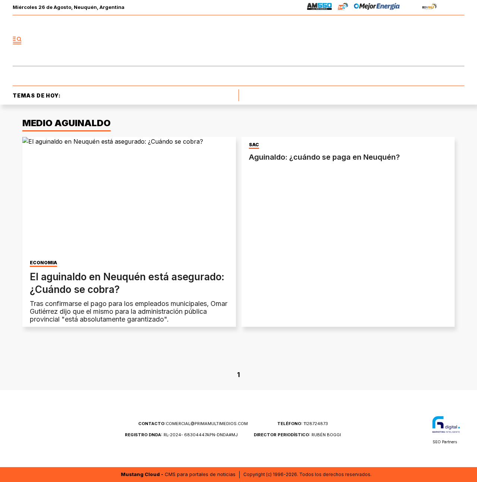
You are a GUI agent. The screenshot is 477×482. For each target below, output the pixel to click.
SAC (254, 145)
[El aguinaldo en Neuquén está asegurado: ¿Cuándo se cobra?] (129, 197)
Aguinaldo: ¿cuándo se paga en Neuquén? (324, 157)
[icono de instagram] (442, 41)
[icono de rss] (458, 41)
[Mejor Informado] (238, 40)
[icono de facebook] (409, 41)
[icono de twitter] (426, 41)
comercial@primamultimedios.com (193, 423)
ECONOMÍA (43, 263)
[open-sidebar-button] (17, 40)
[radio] (319, 7)
